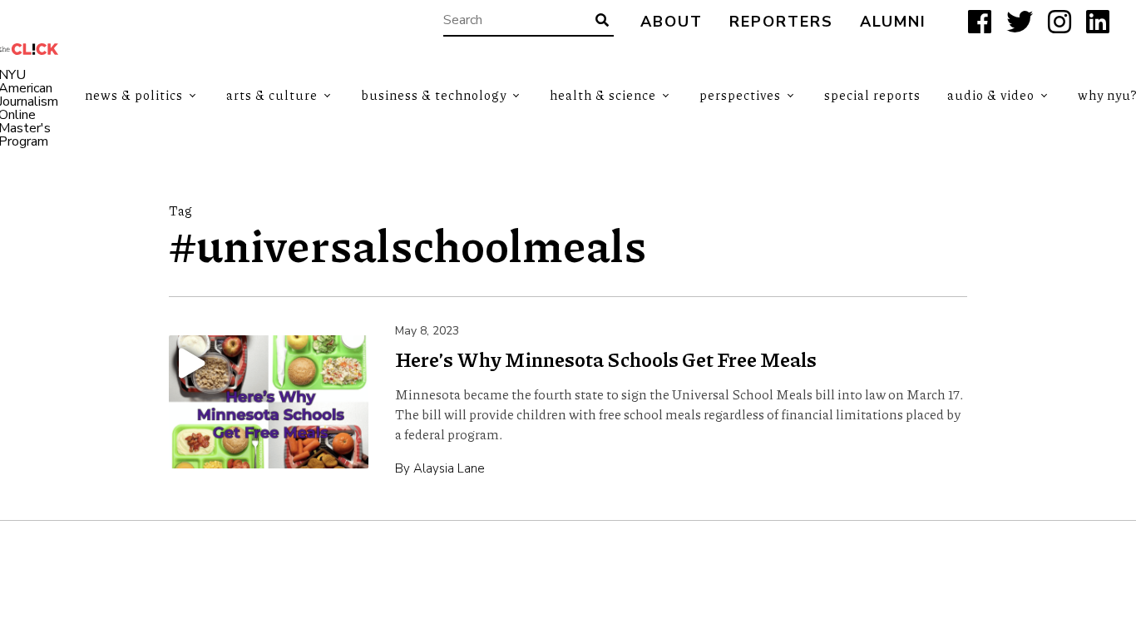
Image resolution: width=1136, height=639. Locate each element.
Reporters (781, 22)
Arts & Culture (272, 95)
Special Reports (872, 95)
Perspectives (740, 95)
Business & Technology (433, 95)
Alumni (893, 22)
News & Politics (134, 95)
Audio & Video (991, 95)
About (671, 22)
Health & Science (603, 95)
